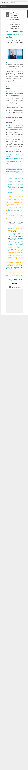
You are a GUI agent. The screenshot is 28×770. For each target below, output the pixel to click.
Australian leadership (11, 44)
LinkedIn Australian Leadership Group (15, 234)
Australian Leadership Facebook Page (15, 238)
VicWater (21, 31)
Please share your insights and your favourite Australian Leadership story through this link (14, 170)
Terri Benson (9, 31)
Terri (13, 41)
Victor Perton (14, 281)
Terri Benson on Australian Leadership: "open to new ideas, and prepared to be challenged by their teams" (14, 21)
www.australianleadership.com (15, 210)
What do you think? (11, 168)
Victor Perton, (10, 265)
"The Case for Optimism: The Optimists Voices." (14, 267)
